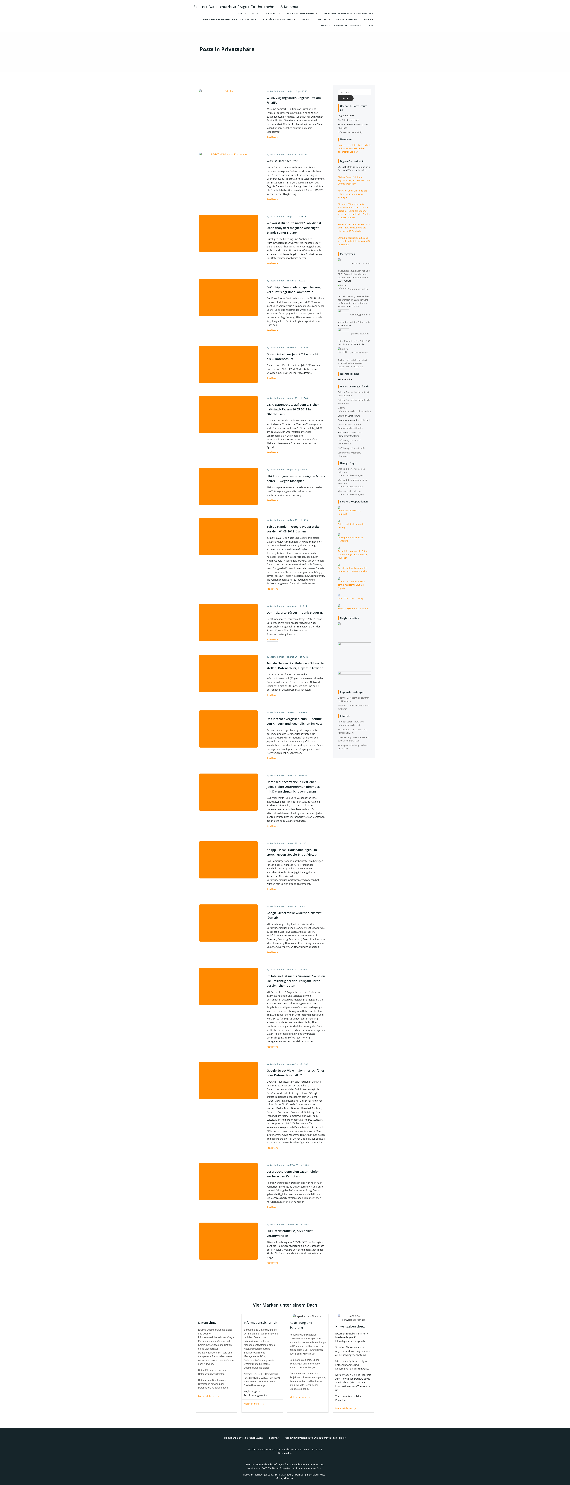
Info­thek (323, 19)
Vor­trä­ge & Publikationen (278, 19)
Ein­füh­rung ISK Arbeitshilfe (351, 448)
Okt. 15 (293, 906)
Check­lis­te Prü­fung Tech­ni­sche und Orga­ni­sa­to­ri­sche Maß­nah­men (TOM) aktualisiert (353, 359)
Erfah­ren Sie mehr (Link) (350, 132)
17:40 (305, 398)
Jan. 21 (293, 469)
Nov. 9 (293, 775)
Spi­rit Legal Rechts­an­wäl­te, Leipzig (351, 526)
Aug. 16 (294, 1064)
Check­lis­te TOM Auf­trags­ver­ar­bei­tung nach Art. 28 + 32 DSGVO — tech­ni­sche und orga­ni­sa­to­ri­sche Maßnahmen (354, 270)
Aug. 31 (294, 969)
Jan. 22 (293, 91)
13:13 (304, 91)
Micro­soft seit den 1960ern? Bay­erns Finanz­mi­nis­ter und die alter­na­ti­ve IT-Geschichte (354, 227)
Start (241, 13)
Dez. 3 (293, 712)
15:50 (305, 520)
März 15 (294, 1224)
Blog (255, 13)
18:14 (304, 606)
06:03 (304, 712)
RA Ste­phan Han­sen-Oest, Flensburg (350, 539)
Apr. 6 (293, 154)
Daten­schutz (271, 13)
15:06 (306, 1165)
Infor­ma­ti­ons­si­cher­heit (301, 13)
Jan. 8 (293, 216)
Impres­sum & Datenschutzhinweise (341, 25)
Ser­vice (367, 19)
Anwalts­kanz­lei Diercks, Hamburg (349, 512)
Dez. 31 (293, 347)
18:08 (303, 216)
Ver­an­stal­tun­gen (346, 19)
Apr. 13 (293, 398)
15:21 (305, 843)
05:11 (305, 906)
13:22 (305, 347)
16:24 (304, 469)
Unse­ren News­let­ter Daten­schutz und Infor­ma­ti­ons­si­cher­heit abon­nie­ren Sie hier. (354, 148)
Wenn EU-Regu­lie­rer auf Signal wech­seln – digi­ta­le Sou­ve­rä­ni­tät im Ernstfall (354, 241)
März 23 (294, 1165)
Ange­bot (307, 19)
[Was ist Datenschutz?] (228, 170)
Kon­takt (274, 1437)
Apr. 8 (293, 280)
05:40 (305, 656)
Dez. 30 (293, 656)
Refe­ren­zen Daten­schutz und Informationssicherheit (315, 1437)
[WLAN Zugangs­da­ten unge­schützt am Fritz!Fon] (228, 107)
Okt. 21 (293, 843)
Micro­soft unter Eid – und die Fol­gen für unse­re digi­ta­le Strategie (352, 194)
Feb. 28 (293, 520)
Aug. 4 (293, 606)
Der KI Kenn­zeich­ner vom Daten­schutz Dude (348, 13)
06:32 (304, 775)
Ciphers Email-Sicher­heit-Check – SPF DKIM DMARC (229, 19)
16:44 (306, 1224)
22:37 (304, 280)
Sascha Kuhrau (277, 91)
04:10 (304, 154)
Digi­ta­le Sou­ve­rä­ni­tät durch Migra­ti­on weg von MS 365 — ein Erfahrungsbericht (354, 180)
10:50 (305, 1064)
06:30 (305, 969)
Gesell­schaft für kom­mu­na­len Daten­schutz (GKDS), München (353, 570)
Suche (370, 25)
